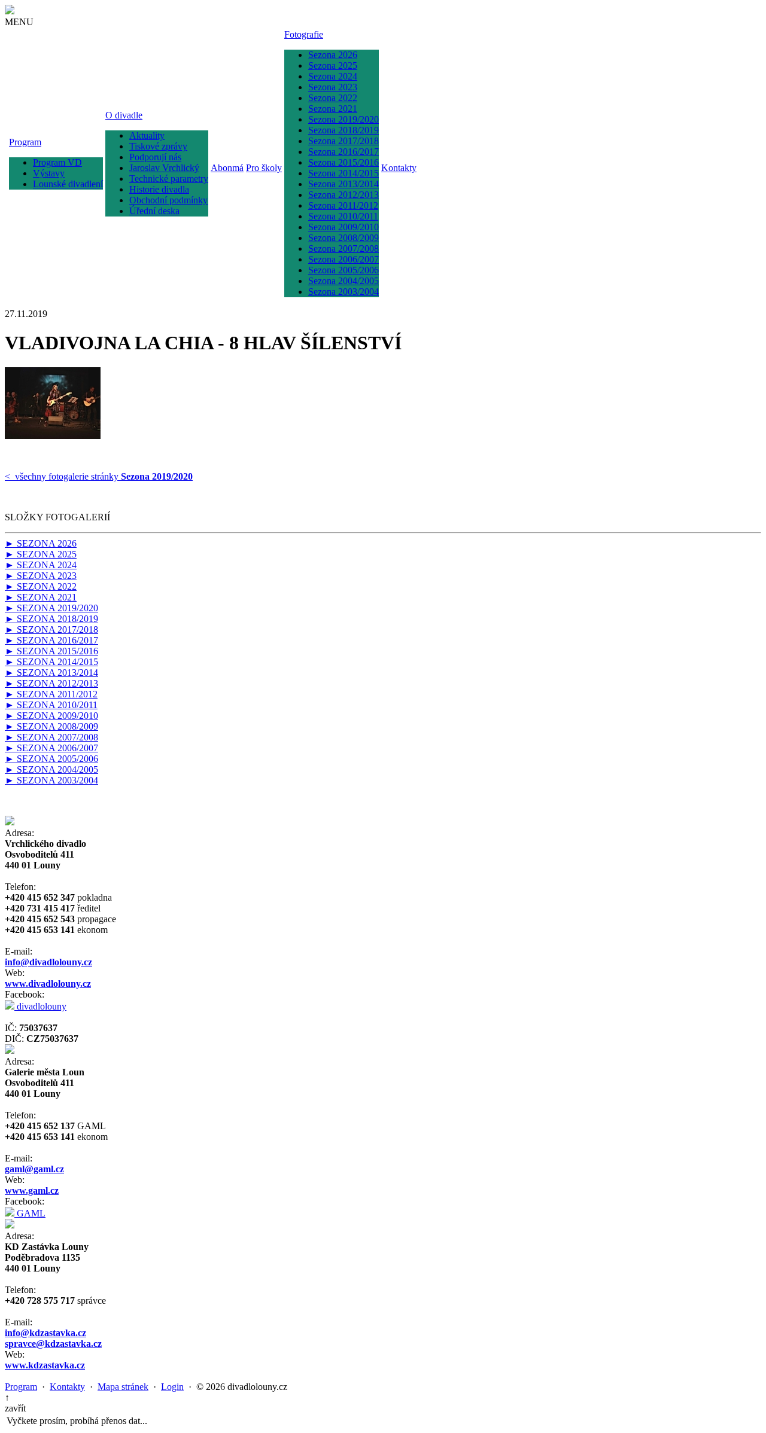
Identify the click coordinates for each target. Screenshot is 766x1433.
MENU (19, 22)
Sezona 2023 (332, 87)
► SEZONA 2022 (41, 586)
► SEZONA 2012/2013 (51, 683)
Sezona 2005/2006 (343, 270)
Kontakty (399, 168)
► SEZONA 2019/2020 (51, 608)
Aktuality (147, 135)
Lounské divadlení (68, 184)
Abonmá (227, 168)
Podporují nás (155, 157)
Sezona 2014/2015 (343, 173)
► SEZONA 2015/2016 (51, 651)
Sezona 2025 (332, 65)
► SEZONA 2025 (41, 554)
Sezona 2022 (332, 98)
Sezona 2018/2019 (343, 130)
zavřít (15, 1408)
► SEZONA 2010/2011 (51, 705)
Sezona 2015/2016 (343, 162)
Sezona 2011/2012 (343, 205)
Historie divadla (159, 189)
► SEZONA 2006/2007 (51, 748)
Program (25, 142)
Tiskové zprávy (158, 146)
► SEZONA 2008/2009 (51, 726)
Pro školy (264, 168)
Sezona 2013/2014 (343, 184)
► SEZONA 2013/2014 (51, 672)
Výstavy (49, 173)
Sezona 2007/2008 (343, 248)
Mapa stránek (123, 1387)
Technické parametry (168, 178)
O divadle (123, 115)
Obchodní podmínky (168, 200)
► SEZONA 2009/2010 (51, 716)
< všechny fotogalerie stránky (99, 476)
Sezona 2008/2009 (343, 238)
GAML (29, 1213)
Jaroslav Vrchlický (164, 168)
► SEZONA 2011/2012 (51, 694)
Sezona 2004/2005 (343, 281)
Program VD (57, 162)
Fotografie (303, 34)
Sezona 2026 (332, 55)
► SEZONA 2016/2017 (51, 640)
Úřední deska (154, 211)
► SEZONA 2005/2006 (51, 759)
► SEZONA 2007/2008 (51, 737)
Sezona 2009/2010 (343, 227)
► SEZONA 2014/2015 (51, 662)
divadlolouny (40, 1006)
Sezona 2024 (332, 76)
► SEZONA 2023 (41, 576)
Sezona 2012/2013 (343, 195)
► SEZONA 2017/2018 (51, 629)
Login (172, 1387)
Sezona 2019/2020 (343, 119)
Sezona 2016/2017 (343, 152)
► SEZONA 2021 (41, 597)
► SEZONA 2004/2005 (51, 769)
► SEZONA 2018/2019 (51, 619)
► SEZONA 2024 (41, 565)
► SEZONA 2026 (41, 543)
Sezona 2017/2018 (343, 141)
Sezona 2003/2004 (343, 291)
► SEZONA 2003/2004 (51, 780)
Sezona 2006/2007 (343, 259)
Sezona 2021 (332, 108)
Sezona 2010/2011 (343, 216)
